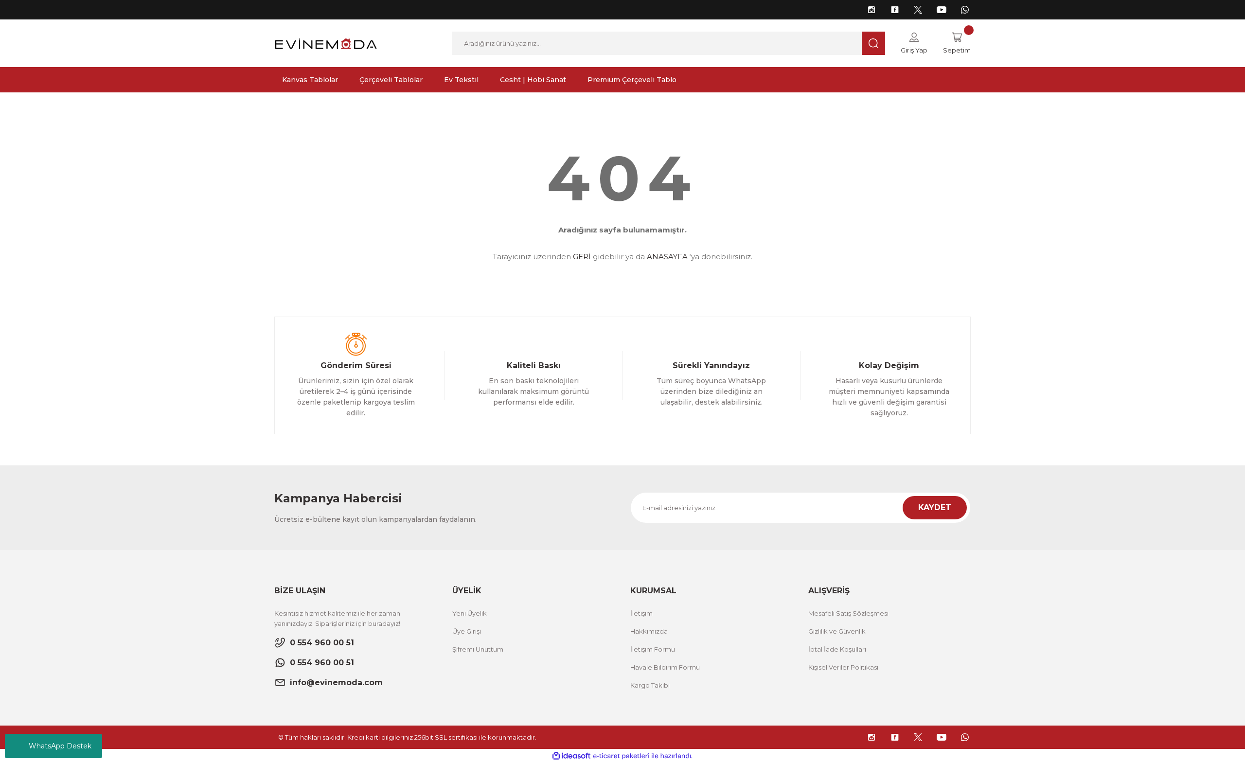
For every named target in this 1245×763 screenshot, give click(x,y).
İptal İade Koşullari (837, 649)
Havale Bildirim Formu (665, 667)
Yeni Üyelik (469, 613)
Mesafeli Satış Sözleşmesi (848, 613)
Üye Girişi (466, 631)
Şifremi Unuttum (477, 649)
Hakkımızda (649, 631)
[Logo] (325, 42)
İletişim (641, 613)
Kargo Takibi (650, 685)
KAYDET (934, 507)
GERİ (582, 256)
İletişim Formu (652, 649)
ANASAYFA (667, 256)
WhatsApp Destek (60, 746)
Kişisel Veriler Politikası (843, 667)
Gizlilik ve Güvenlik (837, 631)
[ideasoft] (571, 756)
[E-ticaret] (621, 756)
